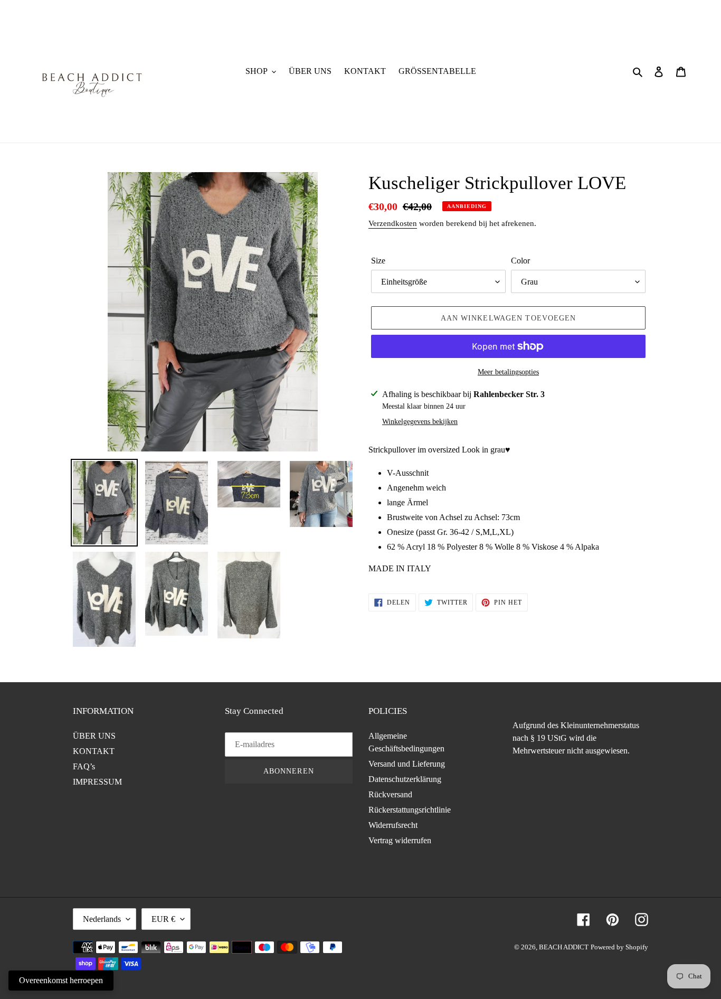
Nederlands (102, 919)
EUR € (163, 919)
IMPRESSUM (97, 781)
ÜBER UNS (94, 735)
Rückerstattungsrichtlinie (409, 809)
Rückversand (390, 794)
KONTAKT (94, 751)
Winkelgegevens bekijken (420, 422)
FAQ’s (84, 766)
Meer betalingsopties (508, 372)
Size (378, 260)
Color (520, 260)
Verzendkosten (392, 223)
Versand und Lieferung (406, 763)
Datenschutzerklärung (404, 779)
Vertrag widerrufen (399, 840)
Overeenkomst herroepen (61, 980)
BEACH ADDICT (564, 947)
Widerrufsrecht (393, 825)
